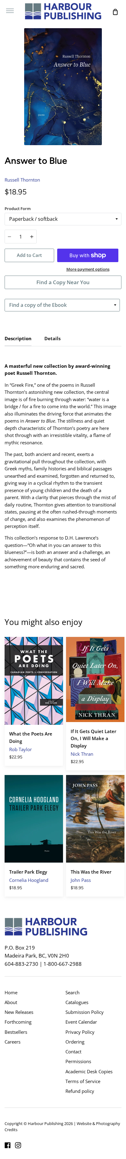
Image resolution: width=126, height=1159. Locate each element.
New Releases (19, 1012)
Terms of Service (82, 1081)
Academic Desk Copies (89, 1071)
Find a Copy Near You (63, 282)
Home (11, 992)
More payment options (87, 269)
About (11, 1002)
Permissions (78, 1061)
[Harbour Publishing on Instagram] (18, 1145)
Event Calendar (81, 1022)
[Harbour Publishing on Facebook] (8, 1145)
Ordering (74, 1042)
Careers (12, 1042)
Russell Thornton (22, 180)
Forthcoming (18, 1022)
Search (72, 992)
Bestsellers (16, 1032)
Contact (73, 1051)
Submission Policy (84, 1012)
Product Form (18, 208)
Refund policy (79, 1091)
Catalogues (76, 1002)
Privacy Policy (79, 1032)
